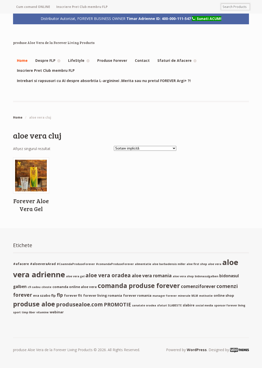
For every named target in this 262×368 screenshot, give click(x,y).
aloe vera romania (152, 276)
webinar (57, 312)
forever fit (73, 295)
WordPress (197, 349)
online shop (224, 295)
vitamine (42, 312)
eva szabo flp (44, 295)
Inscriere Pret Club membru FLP (81, 7)
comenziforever (198, 286)
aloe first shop (197, 264)
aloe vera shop (183, 276)
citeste (46, 287)
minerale (184, 295)
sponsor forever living (229, 305)
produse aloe (34, 304)
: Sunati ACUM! (208, 18)
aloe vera (214, 264)
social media (204, 305)
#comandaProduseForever (115, 264)
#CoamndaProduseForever (76, 264)
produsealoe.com (79, 304)
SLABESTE (175, 305)
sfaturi (162, 305)
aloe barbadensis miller (168, 264)
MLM (194, 295)
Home (22, 60)
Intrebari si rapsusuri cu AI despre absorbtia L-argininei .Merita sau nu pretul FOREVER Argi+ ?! (104, 80)
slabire (188, 305)
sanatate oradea (144, 305)
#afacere (21, 263)
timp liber (28, 312)
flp (60, 295)
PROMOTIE (117, 304)
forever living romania (102, 295)
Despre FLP (45, 60)
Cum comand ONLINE (33, 7)
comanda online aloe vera (74, 286)
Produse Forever (112, 60)
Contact (142, 60)
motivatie (206, 295)
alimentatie (143, 264)
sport (17, 312)
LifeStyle (76, 60)
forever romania (137, 295)
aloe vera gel (75, 276)
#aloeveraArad (43, 263)
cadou (36, 287)
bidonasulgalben (206, 276)
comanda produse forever (139, 285)
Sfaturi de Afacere (174, 60)
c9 (29, 287)
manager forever (164, 295)
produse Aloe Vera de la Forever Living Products (54, 42)
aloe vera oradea (108, 275)
